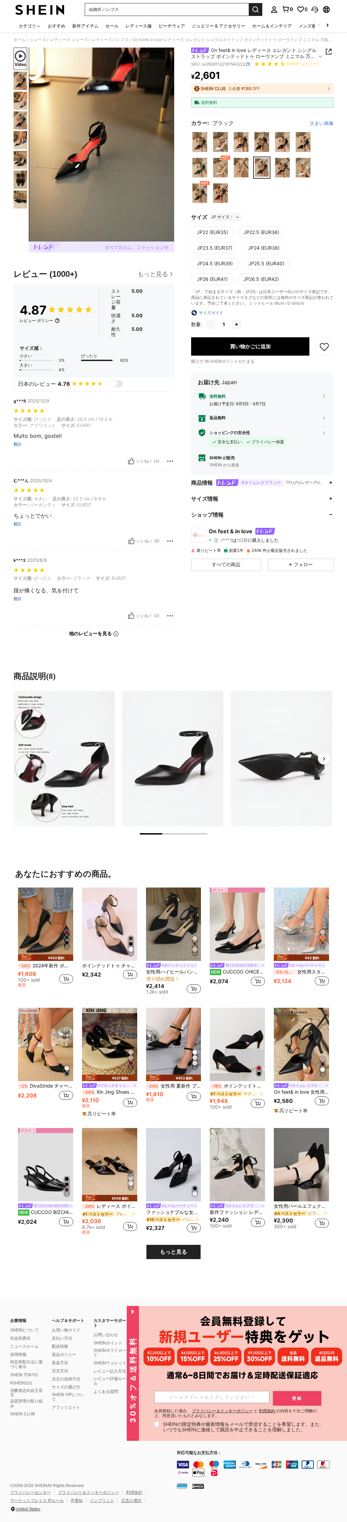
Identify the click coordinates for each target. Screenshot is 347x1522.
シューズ (38, 39)
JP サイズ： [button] (222, 216)
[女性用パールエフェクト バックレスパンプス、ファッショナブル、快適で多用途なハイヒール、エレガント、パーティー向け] (301, 1165)
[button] (315, 9)
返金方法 (60, 1362)
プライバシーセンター (30, 1492)
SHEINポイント (108, 1343)
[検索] (255, 9)
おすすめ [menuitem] (56, 26)
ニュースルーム (24, 1346)
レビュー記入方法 (110, 1371)
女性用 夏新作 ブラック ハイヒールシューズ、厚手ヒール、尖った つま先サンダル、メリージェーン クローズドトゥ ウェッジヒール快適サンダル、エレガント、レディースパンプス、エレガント (174, 1086)
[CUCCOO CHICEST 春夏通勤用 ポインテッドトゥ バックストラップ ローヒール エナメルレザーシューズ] (237, 924)
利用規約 (134, 1492)
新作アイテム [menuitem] (85, 26)
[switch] (117, 383)
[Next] (324, 758)
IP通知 (77, 1500)
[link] (287, 9)
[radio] (199, 142)
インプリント (102, 1500)
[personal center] (274, 9)
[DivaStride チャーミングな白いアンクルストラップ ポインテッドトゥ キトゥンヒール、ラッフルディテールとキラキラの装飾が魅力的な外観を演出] (45, 1044)
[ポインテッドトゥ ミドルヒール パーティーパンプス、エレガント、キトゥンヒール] (237, 1044)
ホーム (20, 39)
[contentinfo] (260, 1469)
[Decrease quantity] (210, 324)
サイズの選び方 (66, 1387)
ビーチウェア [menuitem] (172, 26)
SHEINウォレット (110, 1363)
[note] (45, 957)
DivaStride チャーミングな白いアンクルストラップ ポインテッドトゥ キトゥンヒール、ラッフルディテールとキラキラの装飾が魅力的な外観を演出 (46, 1086)
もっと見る (173, 1252)
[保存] (324, 346)
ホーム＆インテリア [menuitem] (272, 26)
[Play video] (102, 145)
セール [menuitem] (112, 26)
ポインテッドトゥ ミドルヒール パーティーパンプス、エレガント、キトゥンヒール (238, 1086)
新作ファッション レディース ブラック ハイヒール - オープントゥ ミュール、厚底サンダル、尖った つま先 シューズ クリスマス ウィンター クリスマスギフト (237, 1212)
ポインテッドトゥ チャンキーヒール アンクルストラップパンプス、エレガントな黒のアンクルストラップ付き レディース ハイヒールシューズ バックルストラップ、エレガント (109, 965)
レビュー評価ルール (110, 1381)
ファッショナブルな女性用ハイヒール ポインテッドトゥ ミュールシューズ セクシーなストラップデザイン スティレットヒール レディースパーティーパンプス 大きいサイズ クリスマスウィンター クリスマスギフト (173, 1212)
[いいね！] (131, 461)
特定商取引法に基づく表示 (26, 1364)
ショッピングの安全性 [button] (229, 432)
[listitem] (45, 941)
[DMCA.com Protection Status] (198, 1486)
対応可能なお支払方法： (199, 1453)
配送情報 (60, 1346)
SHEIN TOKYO (24, 1375)
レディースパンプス (110, 39)
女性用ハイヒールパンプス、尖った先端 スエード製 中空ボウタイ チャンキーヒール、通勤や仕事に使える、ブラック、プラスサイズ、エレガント (173, 971)
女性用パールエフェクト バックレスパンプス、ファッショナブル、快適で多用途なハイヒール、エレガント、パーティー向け (301, 1206)
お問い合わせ (106, 1334)
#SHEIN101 (21, 1383)
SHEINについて (24, 1330)
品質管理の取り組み (26, 1403)
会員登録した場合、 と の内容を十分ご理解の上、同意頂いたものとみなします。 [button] (235, 1413)
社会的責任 (20, 1338)
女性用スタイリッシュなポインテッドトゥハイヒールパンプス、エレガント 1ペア (301, 971)
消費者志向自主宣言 (26, 1393)
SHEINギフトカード (110, 1353)
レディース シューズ (69, 39)
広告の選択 (131, 1500)
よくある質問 (106, 1391)
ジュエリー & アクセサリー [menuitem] (218, 26)
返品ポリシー (64, 1354)
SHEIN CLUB (22, 1414)
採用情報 (18, 1354)
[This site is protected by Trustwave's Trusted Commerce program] (182, 1486)
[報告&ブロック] (170, 461)
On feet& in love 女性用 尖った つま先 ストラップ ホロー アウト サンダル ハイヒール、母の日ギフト (301, 1092)
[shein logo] (39, 9)
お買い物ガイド (66, 1330)
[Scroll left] (319, 25)
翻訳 (18, 444)
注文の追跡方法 (66, 1379)
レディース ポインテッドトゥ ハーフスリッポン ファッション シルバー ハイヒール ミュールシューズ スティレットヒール (110, 1206)
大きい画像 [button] (321, 123)
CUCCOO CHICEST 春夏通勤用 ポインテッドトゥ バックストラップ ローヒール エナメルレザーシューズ (238, 971)
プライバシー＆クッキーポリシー (88, 1492)
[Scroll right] (327, 25)
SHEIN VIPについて (68, 1397)
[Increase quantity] (236, 324)
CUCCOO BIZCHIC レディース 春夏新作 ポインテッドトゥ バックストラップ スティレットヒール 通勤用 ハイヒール (46, 1212)
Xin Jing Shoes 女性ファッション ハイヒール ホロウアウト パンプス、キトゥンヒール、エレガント (110, 1092)
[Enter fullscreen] (168, 236)
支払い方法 (62, 1338)
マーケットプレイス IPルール (37, 1500)
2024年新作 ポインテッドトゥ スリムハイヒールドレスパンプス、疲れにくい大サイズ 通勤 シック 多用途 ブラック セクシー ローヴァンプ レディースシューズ (46, 965)
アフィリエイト (66, 1407)
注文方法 (60, 1370)
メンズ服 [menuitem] (307, 26)
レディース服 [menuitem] (138, 26)
